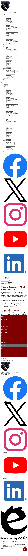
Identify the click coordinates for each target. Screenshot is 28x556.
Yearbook (8, 37)
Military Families (9, 39)
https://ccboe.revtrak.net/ (6, 311)
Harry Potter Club (9, 77)
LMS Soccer (8, 62)
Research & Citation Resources (12, 72)
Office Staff (8, 18)
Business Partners (9, 20)
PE (6, 48)
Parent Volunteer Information (12, 41)
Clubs (7, 65)
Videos (7, 42)
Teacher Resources (9, 76)
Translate (10, 282)
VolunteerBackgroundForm (8, 360)
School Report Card (10, 26)
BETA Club (8, 67)
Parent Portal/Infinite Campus (12, 32)
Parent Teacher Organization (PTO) (13, 27)
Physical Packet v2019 (7, 358)
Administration (9, 16)
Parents (7, 34)
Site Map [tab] (2, 548)
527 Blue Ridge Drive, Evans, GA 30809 (9, 372)
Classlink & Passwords (10, 74)
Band (7, 51)
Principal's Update (9, 19)
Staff (7, 47)
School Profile (9, 21)
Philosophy (8, 23)
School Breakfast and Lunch (11, 40)
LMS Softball (8, 61)
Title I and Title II (9, 22)
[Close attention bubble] (26, 541)
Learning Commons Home (11, 70)
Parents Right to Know (10, 43)
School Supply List (10, 33)
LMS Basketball (9, 57)
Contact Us (8, 25)
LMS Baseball (9, 56)
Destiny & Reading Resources (12, 71)
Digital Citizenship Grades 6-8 (12, 50)
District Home (6, 84)
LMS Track (8, 64)
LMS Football (9, 60)
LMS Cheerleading (10, 58)
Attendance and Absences (11, 36)
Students (7, 35)
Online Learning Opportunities (12, 49)
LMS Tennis (8, 63)
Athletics (2, 283)
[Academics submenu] (3, 46)
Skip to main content (5, 1)
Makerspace (8, 75)
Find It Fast (5, 85)
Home (7, 55)
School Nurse (8, 28)
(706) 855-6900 (7, 373)
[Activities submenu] (3, 54)
